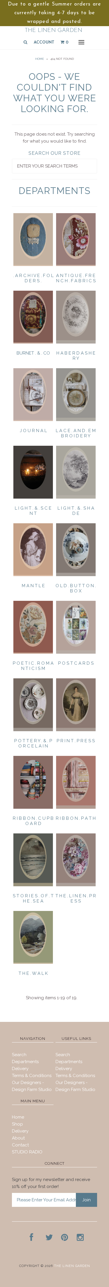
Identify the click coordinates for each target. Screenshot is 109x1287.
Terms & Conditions (31, 1075)
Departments (25, 1061)
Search (19, 1054)
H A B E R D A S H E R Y (75, 355)
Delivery (20, 1068)
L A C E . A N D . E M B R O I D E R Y (76, 433)
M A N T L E (33, 585)
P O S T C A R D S (76, 663)
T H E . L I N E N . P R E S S (76, 898)
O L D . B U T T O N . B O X (76, 588)
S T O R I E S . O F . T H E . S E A (33, 898)
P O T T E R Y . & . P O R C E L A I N (33, 743)
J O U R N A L (33, 430)
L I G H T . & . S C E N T (33, 511)
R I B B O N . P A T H (76, 818)
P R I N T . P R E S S (76, 740)
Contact (20, 1145)
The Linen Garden (53, 30)
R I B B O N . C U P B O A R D (33, 821)
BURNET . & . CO (33, 353)
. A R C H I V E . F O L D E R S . (33, 278)
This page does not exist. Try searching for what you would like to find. (55, 138)
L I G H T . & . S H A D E (76, 511)
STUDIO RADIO (27, 1152)
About (18, 1138)
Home (39, 58)
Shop (17, 1124)
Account (44, 42)
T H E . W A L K (33, 973)
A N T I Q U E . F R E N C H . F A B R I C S (76, 278)
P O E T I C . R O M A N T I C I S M (33, 666)
